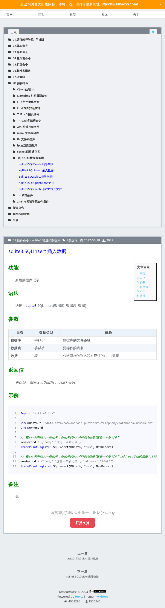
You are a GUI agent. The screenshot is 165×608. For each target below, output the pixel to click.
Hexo (78, 596)
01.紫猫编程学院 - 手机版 (27, 39)
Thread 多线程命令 (28, 120)
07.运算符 (18, 77)
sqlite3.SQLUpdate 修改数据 (37, 183)
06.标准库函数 (21, 71)
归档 (41, 14)
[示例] (6, 394)
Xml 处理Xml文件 (27, 127)
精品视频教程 (20, 214)
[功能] (6, 266)
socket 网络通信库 (27, 152)
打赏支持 (82, 522)
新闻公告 (17, 208)
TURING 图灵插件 (27, 114)
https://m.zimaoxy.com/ (119, 4)
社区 (105, 14)
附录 (14, 220)
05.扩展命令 (19, 64)
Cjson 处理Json (25, 89)
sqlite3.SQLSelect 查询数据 (36, 176)
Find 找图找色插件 (27, 108)
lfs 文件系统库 (25, 139)
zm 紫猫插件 (24, 195)
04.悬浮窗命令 (21, 58)
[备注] (6, 483)
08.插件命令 (19, 83)
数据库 (73, 240)
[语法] (6, 292)
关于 (136, 14)
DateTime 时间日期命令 (31, 96)
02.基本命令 (19, 46)
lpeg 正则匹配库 (26, 145)
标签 (73, 14)
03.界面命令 (19, 52)
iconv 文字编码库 (27, 133)
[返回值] (6, 369)
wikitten (102, 596)
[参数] (6, 317)
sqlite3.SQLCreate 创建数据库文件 (40, 189)
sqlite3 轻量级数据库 (30, 158)
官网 (9, 14)
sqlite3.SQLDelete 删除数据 (36, 164)
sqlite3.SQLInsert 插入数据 (36, 170)
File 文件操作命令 (27, 102)
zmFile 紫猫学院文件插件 (32, 201)
